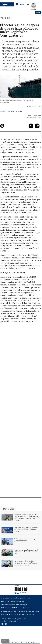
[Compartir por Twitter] (37, 126)
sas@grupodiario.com (32, 611)
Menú (21, 4)
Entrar (38, 12)
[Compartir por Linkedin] (2, 126)
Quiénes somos (22, 619)
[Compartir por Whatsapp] (31, 126)
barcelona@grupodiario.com (21, 598)
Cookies (5, 641)
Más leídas (8, 509)
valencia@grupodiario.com (26, 608)
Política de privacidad (8, 621)
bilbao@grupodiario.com (17, 601)
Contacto (4, 619)
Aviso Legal (12, 619)
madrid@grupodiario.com (19, 604)
